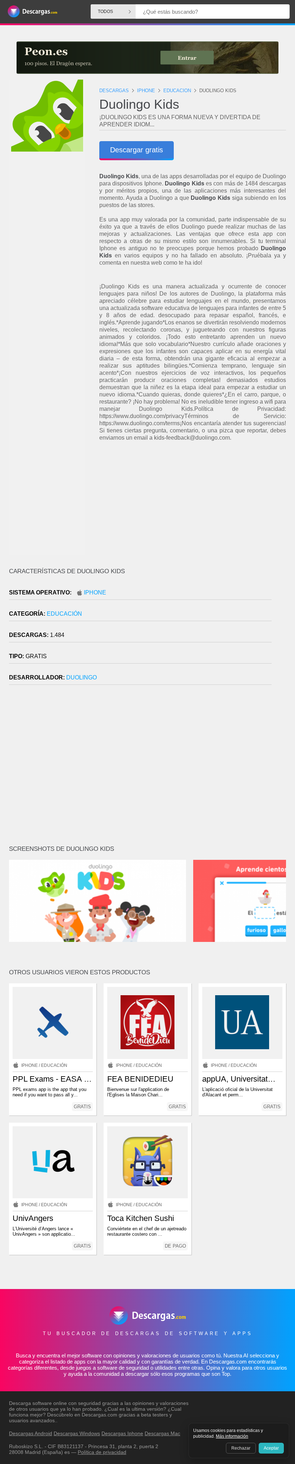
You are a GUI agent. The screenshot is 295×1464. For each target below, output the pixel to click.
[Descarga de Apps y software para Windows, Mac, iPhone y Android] (32, 12)
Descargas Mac (162, 1433)
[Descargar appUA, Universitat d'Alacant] (242, 1023)
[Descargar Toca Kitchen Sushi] (147, 1162)
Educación (64, 614)
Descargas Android (30, 1433)
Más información (232, 1436)
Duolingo (81, 677)
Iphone (95, 592)
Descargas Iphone (122, 1433)
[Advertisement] (192, 504)
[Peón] (147, 57)
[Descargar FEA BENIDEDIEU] (147, 1023)
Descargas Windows (77, 1433)
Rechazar (240, 1448)
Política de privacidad (102, 1452)
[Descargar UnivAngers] (53, 1162)
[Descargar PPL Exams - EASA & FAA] (53, 1023)
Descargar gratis (136, 150)
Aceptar (271, 1448)
